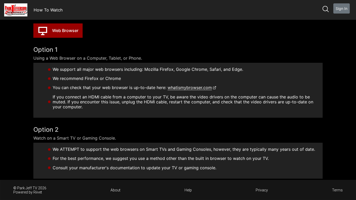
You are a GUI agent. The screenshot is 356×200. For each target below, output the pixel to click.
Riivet (37, 192)
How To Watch (48, 9)
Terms (337, 190)
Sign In (341, 8)
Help (188, 190)
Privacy (262, 190)
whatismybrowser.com (190, 87)
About (115, 190)
